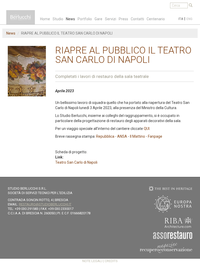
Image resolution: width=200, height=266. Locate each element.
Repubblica (105, 136)
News (70, 19)
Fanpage (155, 136)
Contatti (137, 19)
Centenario (156, 19)
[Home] (20, 17)
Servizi (110, 19)
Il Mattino (137, 136)
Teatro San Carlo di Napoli (76, 162)
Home (45, 19)
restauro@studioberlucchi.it (45, 204)
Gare (98, 19)
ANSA (122, 136)
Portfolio (85, 19)
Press (123, 19)
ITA (180, 19)
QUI (146, 129)
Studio (58, 19)
